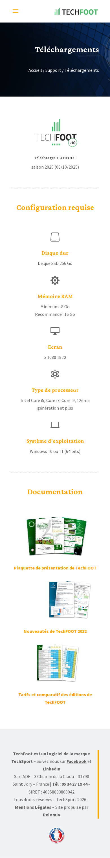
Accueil (35, 70)
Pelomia (51, 814)
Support (53, 70)
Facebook (77, 761)
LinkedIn (51, 769)
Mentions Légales (33, 807)
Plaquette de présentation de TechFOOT (55, 568)
